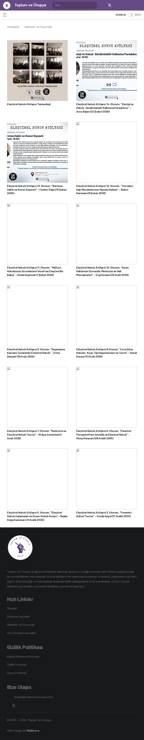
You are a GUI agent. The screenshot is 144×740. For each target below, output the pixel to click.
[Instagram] (116, 5)
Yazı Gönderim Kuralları (21, 633)
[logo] (7, 5)
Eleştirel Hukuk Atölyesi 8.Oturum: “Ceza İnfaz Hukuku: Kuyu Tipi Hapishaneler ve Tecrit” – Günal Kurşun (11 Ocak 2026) (106, 352)
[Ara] (93, 5)
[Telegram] (123, 5)
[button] (5, 15)
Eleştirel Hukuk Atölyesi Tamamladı (29, 104)
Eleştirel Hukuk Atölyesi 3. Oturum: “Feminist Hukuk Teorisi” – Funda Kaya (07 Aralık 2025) (104, 514)
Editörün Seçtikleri (18, 616)
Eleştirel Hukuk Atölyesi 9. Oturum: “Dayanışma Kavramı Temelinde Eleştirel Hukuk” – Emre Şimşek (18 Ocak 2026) (36, 352)
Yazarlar (12, 608)
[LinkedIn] (130, 5)
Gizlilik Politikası (16, 664)
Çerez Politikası (16, 673)
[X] (109, 5)
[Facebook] (102, 5)
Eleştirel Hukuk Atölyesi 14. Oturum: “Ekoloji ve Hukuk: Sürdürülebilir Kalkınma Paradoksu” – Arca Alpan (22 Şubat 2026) (105, 107)
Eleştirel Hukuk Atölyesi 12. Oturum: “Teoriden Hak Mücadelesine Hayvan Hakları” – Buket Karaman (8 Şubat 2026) (104, 189)
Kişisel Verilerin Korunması (23, 656)
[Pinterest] (137, 5)
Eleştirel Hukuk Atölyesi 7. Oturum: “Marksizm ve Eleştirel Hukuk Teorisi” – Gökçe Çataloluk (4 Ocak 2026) (36, 434)
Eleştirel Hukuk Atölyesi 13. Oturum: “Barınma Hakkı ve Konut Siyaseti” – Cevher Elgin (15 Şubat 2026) (37, 189)
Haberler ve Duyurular (21, 625)
